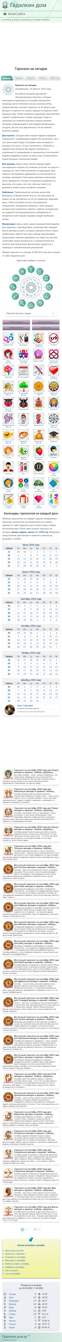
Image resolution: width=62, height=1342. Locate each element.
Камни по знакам (38, 506)
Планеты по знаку (8, 490)
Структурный (23, 345)
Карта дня (45, 327)
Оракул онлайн (38, 361)
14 (24, 558)
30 (24, 551)
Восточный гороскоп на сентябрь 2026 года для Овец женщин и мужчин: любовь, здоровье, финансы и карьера (36, 942)
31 (44, 565)
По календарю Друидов (23, 394)
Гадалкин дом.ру (14, 1336)
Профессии (53, 441)
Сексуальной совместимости (53, 362)
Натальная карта (45, 322)
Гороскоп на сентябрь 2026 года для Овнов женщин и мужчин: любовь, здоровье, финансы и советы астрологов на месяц (36, 828)
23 (37, 562)
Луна (11, 1297)
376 (35, 1229)
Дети (23, 474)
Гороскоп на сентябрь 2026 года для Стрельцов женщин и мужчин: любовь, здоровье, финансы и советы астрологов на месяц (35, 1170)
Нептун (12, 1320)
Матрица (7, 20)
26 (56, 562)
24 (44, 562)
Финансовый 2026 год (39, 442)
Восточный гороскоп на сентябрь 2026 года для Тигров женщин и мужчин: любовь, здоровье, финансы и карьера (36, 1018)
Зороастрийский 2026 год (8, 394)
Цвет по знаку (53, 474)
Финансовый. (9, 223)
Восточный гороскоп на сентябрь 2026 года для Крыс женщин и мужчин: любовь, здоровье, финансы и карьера (36, 1056)
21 (24, 562)
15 (31, 558)
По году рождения (23, 377)
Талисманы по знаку (8, 506)
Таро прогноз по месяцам (23, 362)
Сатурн (12, 1314)
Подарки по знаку (23, 506)
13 (18, 558)
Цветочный (8, 377)
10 (44, 555)
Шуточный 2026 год (8, 442)
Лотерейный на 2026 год (38, 346)
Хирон (12, 1327)
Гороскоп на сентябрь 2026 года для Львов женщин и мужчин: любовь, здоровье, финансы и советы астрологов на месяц (36, 771)
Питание (8, 457)
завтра (14, 532)
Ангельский (23, 425)
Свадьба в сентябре (14, 1267)
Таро (16, 20)
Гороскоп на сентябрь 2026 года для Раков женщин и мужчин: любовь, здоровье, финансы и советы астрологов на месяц (36, 809)
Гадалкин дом (28, 5)
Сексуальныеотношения (38, 458)
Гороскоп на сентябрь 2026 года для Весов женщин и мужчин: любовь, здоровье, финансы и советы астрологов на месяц (36, 1208)
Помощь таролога (41, 20)
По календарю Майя (38, 394)
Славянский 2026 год (53, 394)
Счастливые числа (54, 506)
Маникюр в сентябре (15, 1260)
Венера (12, 1304)
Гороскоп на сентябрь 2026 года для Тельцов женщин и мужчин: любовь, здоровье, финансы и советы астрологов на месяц (35, 847)
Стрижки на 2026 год (38, 378)
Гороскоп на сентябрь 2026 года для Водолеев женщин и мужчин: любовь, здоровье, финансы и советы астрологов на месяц (35, 1113)
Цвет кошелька (54, 490)
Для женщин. (9, 163)
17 (44, 558)
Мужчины (8, 474)
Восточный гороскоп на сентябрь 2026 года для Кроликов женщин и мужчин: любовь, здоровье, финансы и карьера (36, 1037)
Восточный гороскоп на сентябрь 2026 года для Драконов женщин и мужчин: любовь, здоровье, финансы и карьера (36, 980)
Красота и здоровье (15, 1253)
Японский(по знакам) (8, 410)
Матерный (54, 345)
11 (50, 555)
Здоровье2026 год (23, 458)
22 (31, 562)
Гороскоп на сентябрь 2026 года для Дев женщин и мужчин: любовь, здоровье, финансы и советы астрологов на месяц (35, 1189)
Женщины (54, 457)
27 (18, 565)
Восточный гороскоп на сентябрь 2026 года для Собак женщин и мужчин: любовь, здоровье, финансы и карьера (36, 885)
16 (37, 558)
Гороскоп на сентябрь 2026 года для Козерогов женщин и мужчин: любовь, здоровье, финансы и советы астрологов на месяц (35, 1132)
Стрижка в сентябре (15, 1257)
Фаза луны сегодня (14, 1250)
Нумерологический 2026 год (8, 426)
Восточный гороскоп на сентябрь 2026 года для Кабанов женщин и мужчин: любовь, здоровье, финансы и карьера (36, 904)
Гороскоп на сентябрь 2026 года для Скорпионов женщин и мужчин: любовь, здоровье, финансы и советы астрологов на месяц (35, 1151)
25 (50, 562)
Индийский (38, 409)
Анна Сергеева (25, 705)
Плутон (12, 1324)
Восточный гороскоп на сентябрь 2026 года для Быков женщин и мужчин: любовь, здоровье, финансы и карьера (36, 1094)
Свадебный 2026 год (23, 442)
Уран (11, 1317)
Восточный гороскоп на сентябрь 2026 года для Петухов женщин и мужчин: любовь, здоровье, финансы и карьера (36, 866)
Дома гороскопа (39, 474)
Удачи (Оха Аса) (8, 362)
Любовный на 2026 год (53, 378)
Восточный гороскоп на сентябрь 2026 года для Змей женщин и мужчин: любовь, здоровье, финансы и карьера (36, 961)
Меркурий (13, 1300)
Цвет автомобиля (38, 490)
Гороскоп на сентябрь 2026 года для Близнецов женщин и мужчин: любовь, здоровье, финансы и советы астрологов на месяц (35, 790)
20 (18, 562)
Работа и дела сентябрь (17, 1263)
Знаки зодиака (16, 322)
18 (50, 558)
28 (24, 565)
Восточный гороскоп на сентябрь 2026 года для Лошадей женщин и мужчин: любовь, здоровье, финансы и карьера (36, 999)
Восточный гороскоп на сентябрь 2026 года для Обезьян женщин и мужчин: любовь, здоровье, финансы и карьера (36, 923)
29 (18, 551)
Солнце (12, 1294)
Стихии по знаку (23, 490)
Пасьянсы (25, 20)
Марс (11, 1307)
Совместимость (16, 327)
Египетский (53, 409)
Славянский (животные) (53, 426)
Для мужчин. (8, 135)
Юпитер (12, 1310)
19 (56, 558)
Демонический (38, 425)
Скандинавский (23, 409)
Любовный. (8, 192)
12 (56, 555)
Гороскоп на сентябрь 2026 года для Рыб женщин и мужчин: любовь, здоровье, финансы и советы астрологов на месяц (35, 1075)
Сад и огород (11, 1270)
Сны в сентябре (12, 1273)
